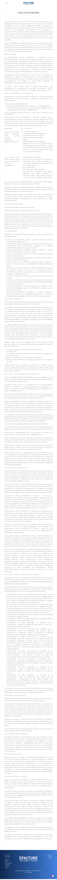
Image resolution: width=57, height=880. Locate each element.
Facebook (49, 855)
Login (6, 867)
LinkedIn (50, 856)
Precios (7, 861)
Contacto (7, 866)
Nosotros (7, 864)
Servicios (7, 859)
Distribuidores (8, 863)
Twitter (50, 858)
